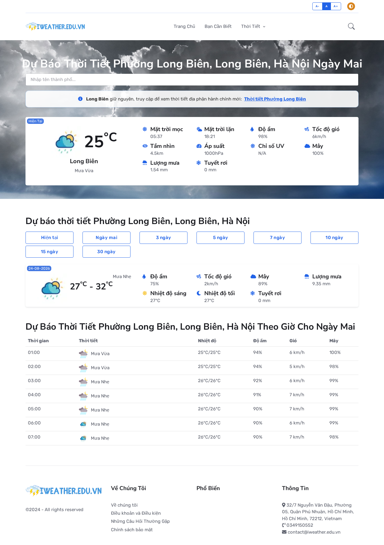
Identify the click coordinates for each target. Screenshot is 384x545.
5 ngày (220, 237)
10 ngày (335, 237)
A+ (336, 6)
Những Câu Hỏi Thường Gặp (140, 521)
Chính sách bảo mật (132, 529)
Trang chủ (184, 26)
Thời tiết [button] (251, 26)
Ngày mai (106, 237)
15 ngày (49, 251)
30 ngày (106, 251)
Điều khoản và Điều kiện (136, 513)
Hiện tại (49, 237)
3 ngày (163, 237)
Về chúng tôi (124, 505)
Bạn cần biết (218, 26)
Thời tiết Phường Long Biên (275, 99)
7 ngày (277, 237)
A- (318, 6)
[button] (351, 26)
